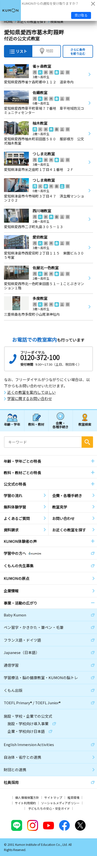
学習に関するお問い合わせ (29, 398)
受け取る (81, 15)
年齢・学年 (12, 424)
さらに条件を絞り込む (77, 51)
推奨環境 (73, 797)
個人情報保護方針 (27, 797)
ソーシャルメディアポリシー (60, 803)
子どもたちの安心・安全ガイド (49, 808)
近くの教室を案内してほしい (31, 392)
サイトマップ (53, 797)
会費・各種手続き (60, 425)
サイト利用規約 (25, 803)
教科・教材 (36, 424)
